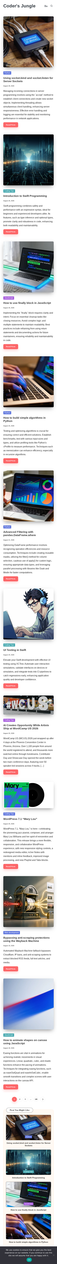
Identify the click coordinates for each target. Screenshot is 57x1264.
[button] (42, 1099)
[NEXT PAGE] (42, 1099)
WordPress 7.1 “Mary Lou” (20, 818)
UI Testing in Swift (14, 650)
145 (36, 1099)
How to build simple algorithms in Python (28, 1242)
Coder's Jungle (19, 5)
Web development (11, 932)
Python (7, 73)
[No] (53, 1255)
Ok (29, 1260)
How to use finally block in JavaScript (27, 302)
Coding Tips (9, 191)
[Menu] (45, 6)
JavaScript (8, 298)
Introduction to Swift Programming (25, 195)
